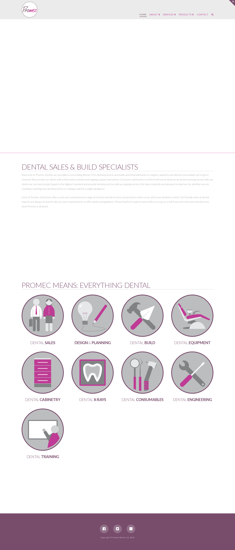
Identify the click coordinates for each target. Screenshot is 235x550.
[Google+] (131, 529)
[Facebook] (104, 529)
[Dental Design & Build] (30, 10)
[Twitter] (117, 529)
